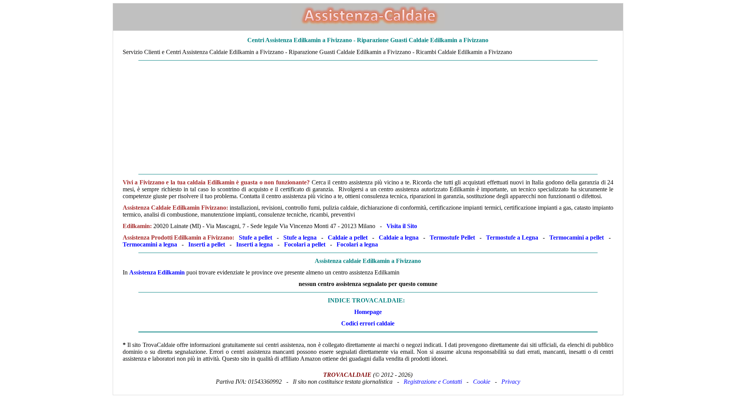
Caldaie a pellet (348, 237)
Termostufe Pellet (452, 237)
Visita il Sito (401, 226)
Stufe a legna (300, 237)
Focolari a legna (357, 244)
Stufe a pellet (255, 237)
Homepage (368, 312)
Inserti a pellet (206, 244)
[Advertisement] (343, 117)
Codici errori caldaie (367, 323)
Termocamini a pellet (576, 237)
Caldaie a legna (399, 237)
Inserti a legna (254, 244)
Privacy (510, 381)
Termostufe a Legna (512, 237)
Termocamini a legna (150, 244)
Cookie (481, 381)
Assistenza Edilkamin (157, 272)
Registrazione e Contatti (433, 381)
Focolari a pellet (304, 244)
